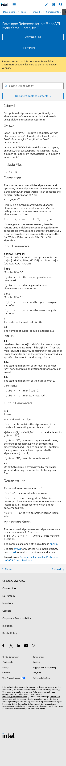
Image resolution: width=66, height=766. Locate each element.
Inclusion (7, 625)
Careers (6, 610)
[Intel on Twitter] (11, 646)
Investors (7, 603)
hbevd (53, 544)
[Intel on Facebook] (3, 646)
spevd (12, 552)
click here (28, 64)
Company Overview (13, 580)
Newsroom (8, 596)
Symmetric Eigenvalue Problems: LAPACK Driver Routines (31, 558)
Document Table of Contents (31, 96)
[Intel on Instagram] (33, 646)
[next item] (64, 12)
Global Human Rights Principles (25, 704)
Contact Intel (9, 588)
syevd (17, 549)
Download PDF (33, 36)
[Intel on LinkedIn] (18, 646)
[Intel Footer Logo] (8, 735)
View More (29, 47)
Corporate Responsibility (16, 618)
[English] (53, 4)
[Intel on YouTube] (26, 646)
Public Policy (9, 633)
